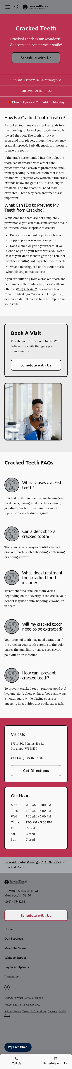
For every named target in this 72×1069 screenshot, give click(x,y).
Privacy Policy (12, 1011)
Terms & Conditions (34, 1011)
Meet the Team (15, 948)
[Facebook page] (7, 987)
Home (8, 929)
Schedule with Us (36, 57)
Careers (52, 1011)
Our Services (13, 938)
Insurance (11, 976)
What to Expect (15, 957)
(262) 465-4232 (41, 91)
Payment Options (16, 967)
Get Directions (36, 770)
